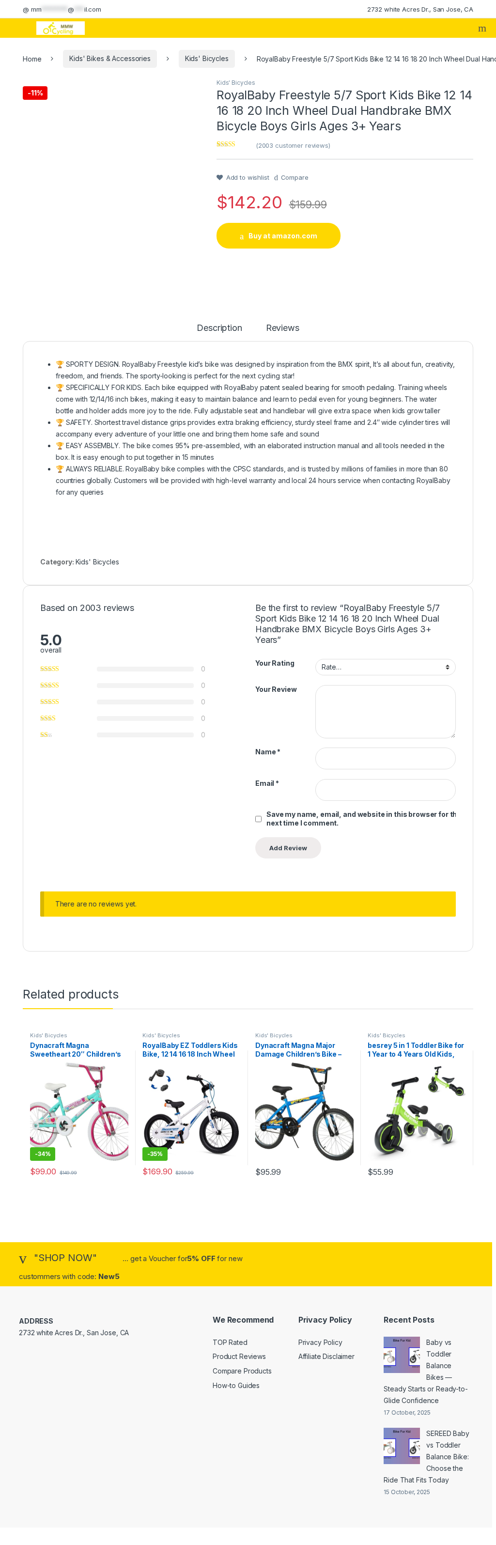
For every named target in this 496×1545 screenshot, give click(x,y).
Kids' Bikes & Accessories (110, 58)
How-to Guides (236, 1385)
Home (32, 58)
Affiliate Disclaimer (326, 1356)
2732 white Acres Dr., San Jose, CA (420, 9)
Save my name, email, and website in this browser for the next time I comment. (363, 818)
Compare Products (242, 1371)
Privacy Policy (320, 1342)
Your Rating (274, 663)
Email (267, 783)
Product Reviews (239, 1356)
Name (267, 752)
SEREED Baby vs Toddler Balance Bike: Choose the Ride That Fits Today (426, 1456)
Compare (295, 177)
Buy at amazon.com (282, 236)
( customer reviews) (293, 145)
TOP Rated (230, 1342)
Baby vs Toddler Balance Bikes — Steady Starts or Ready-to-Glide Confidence (425, 1371)
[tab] (219, 332)
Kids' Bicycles (207, 58)
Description (219, 328)
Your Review (275, 689)
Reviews (282, 328)
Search (483, 28)
